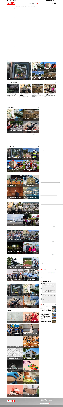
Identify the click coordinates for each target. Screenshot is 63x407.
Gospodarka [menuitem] (22, 6)
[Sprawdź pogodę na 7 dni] (43, 273)
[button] (55, 82)
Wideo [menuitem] (35, 6)
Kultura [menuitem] (26, 6)
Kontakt (25, 399)
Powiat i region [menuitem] (15, 6)
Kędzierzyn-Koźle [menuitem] (9, 6)
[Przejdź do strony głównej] (12, 3)
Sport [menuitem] (19, 6)
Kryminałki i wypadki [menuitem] (31, 6)
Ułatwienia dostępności (49, 0)
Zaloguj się (54, 0)
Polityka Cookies (26, 400)
